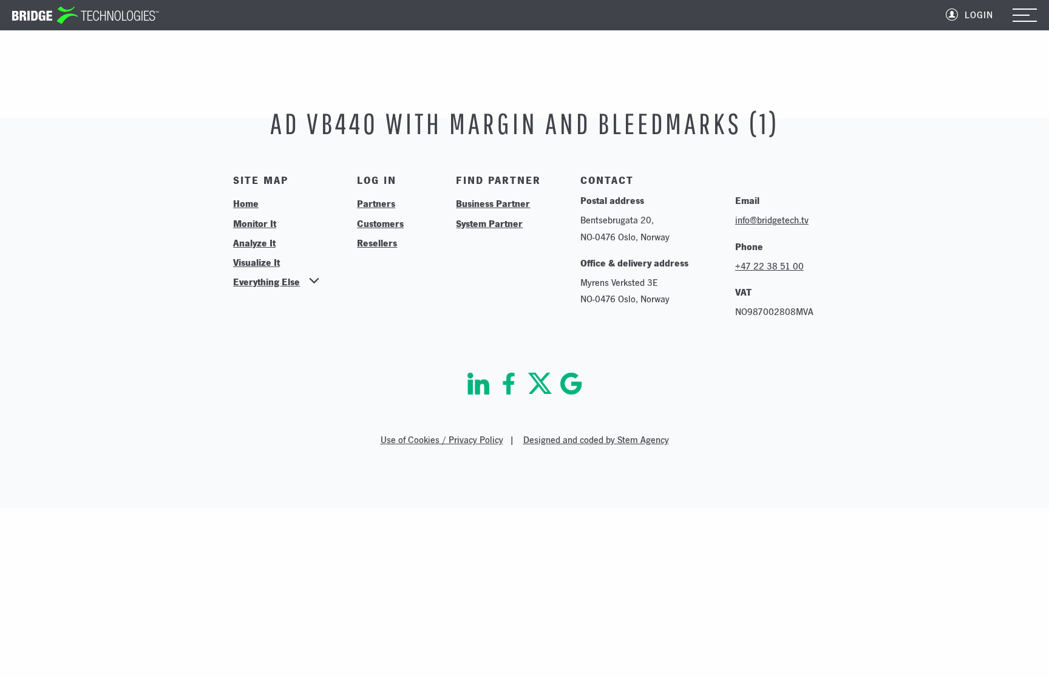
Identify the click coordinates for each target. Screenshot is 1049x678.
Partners (376, 203)
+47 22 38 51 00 (769, 266)
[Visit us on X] (540, 384)
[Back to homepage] (85, 15)
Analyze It (254, 243)
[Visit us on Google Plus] (571, 384)
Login (979, 15)
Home (246, 203)
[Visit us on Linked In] (478, 384)
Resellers (377, 243)
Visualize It (256, 262)
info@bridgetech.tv (772, 220)
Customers (380, 223)
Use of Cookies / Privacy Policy (442, 440)
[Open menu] (1025, 16)
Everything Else (266, 282)
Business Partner (493, 203)
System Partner (489, 223)
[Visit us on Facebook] (509, 384)
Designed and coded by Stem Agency (596, 440)
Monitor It (254, 223)
